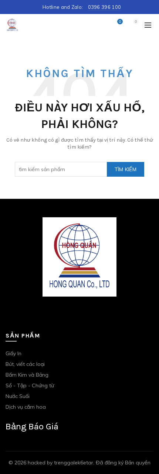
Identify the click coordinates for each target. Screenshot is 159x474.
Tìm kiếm (125, 169)
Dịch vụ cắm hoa (26, 407)
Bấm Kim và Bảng (27, 374)
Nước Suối (18, 396)
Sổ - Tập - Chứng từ (30, 385)
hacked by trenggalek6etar (60, 462)
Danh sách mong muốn (120, 22)
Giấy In (13, 353)
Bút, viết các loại (25, 364)
